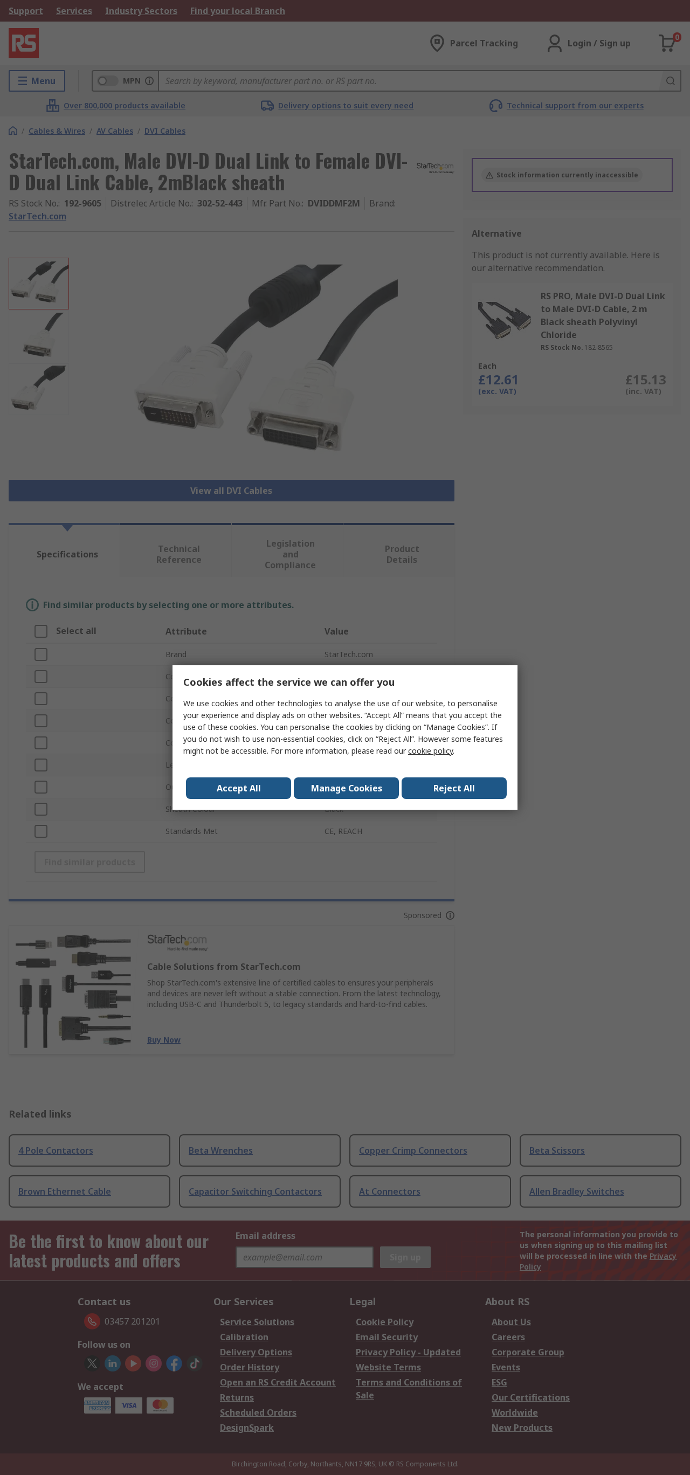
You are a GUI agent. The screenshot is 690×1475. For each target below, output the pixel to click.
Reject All (454, 788)
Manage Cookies (346, 788)
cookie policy (430, 751)
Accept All (239, 788)
